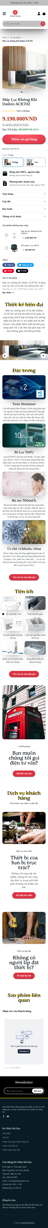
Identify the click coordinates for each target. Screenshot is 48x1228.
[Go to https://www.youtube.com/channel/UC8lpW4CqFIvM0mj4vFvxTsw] (8, 1116)
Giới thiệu (6, 1133)
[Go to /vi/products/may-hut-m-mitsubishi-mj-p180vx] (14, 235)
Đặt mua (37, 1091)
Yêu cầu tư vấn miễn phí (24, 577)
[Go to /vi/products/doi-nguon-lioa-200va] (14, 248)
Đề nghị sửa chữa (24, 895)
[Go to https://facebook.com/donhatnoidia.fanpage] (3, 1116)
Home (4, 38)
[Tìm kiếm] (43, 24)
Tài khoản (39, 13)
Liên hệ (5, 1137)
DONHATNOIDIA (27, 1223)
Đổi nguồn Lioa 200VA (30, 246)
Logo (15, 13)
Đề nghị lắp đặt (24, 975)
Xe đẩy (44, 13)
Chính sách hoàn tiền (11, 1150)
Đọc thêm (6, 292)
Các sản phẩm (15, 38)
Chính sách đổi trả (10, 1146)
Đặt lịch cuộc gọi (24, 773)
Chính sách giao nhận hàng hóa (15, 1141)
